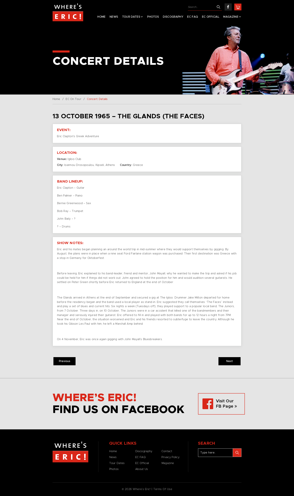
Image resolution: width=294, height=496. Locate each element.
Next (229, 361)
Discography (173, 16)
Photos (153, 16)
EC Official (210, 16)
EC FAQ (192, 16)
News (114, 16)
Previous (64, 361)
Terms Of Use (162, 489)
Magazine (230, 16)
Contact (166, 451)
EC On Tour (73, 99)
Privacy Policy (170, 457)
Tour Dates (131, 16)
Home (101, 16)
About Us (141, 469)
